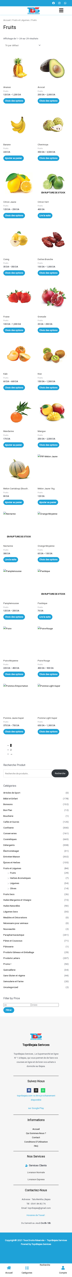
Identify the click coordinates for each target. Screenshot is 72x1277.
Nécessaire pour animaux (15, 923)
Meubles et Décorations (15, 917)
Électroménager (11, 851)
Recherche (60, 773)
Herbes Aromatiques (20, 878)
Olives (13, 888)
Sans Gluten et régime (14, 975)
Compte (63, 1272)
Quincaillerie (9, 969)
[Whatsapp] (65, 3)
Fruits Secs (8, 894)
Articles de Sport (11, 792)
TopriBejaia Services (41, 1244)
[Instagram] (59, 3)
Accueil (7, 20)
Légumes (14, 883)
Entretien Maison (11, 856)
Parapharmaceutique (13, 935)
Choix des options (14, 100)
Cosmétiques (10, 839)
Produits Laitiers (11, 958)
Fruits (13, 872)
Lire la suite (45, 215)
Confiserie (8, 827)
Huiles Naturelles (11, 905)
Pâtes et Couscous (12, 940)
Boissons (8, 804)
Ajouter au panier (13, 158)
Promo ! (7, 964)
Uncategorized (10, 987)
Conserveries (10, 833)
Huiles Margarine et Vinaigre (17, 900)
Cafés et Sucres (11, 821)
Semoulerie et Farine (13, 981)
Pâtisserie (8, 946)
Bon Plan (7, 810)
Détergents (9, 845)
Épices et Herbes (11, 862)
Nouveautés (9, 929)
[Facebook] (53, 3)
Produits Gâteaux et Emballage (18, 952)
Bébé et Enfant (10, 798)
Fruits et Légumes (12, 868)
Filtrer (9, 1010)
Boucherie (8, 816)
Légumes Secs (10, 911)
